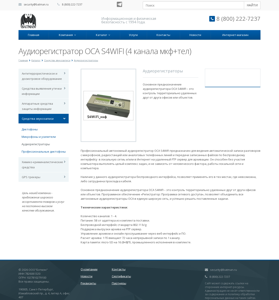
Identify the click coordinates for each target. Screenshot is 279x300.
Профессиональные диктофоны (44, 151)
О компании (89, 269)
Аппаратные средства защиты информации (37, 106)
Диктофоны (30, 129)
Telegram (119, 4)
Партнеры (119, 283)
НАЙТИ (252, 5)
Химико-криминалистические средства (42, 164)
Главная (33, 35)
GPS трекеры (31, 177)
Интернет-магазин (235, 35)
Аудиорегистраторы (36, 144)
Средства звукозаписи (38, 119)
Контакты (163, 35)
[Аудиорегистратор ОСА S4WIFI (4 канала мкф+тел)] (108, 105)
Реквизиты (88, 283)
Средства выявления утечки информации (42, 91)
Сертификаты (121, 276)
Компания (66, 35)
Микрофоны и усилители (39, 137)
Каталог (102, 35)
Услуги (133, 35)
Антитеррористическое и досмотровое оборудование (42, 76)
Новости (195, 35)
